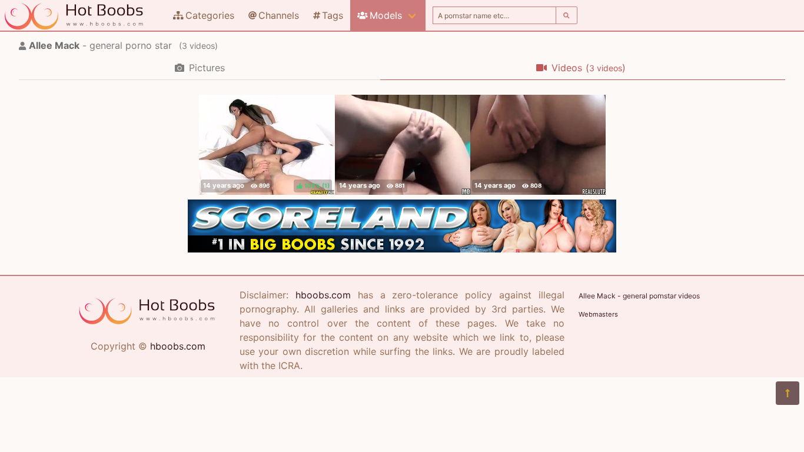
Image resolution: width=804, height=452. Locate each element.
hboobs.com (177, 346)
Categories (209, 15)
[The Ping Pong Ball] (538, 145)
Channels (278, 15)
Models (386, 15)
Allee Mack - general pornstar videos (639, 295)
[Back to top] (787, 393)
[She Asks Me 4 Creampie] (402, 145)
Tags (332, 15)
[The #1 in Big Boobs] (402, 249)
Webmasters (598, 314)
